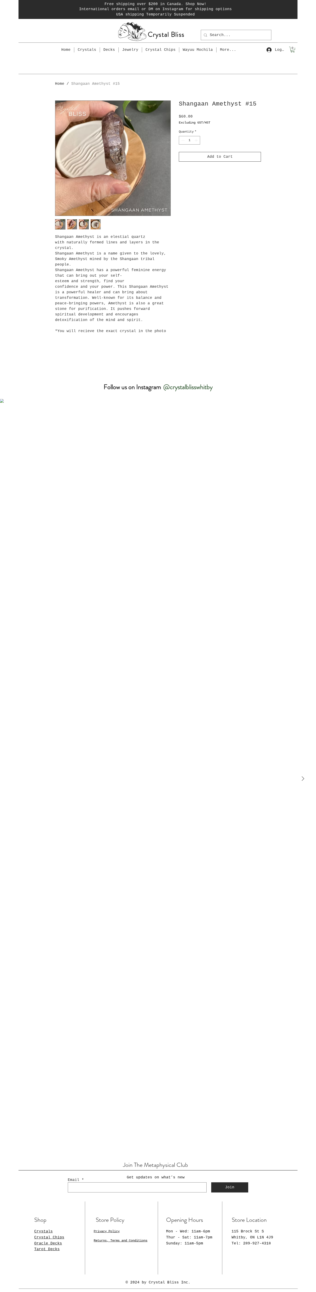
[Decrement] (182, 140)
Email (73, 1180)
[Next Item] (303, 778)
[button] (292, 49)
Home (59, 84)
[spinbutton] (189, 140)
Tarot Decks (47, 1249)
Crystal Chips (49, 1237)
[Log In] (268, 50)
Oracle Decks (48, 1243)
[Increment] (196, 140)
